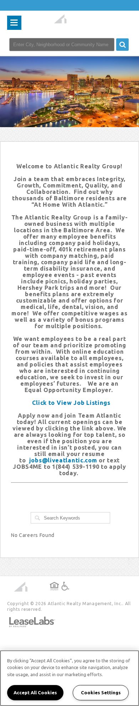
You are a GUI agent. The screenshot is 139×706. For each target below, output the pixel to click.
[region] (69, 678)
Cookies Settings (101, 692)
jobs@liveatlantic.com (63, 460)
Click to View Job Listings (71, 403)
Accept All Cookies (35, 692)
